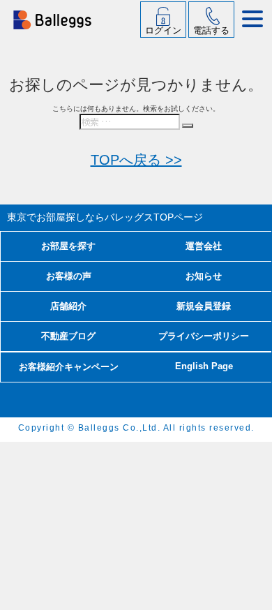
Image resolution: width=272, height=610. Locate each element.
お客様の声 (68, 276)
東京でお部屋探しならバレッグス (105, 217)
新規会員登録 (203, 306)
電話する (211, 30)
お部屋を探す (68, 246)
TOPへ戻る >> (136, 160)
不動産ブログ (68, 336)
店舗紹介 (68, 306)
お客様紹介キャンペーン (69, 367)
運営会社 (204, 246)
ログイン (163, 30)
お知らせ (204, 276)
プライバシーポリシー (203, 336)
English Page (204, 366)
